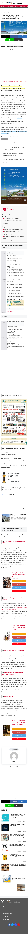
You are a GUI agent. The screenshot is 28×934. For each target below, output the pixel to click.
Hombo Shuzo (9, 46)
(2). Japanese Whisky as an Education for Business (12, 232)
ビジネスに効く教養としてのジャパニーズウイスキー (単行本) (18, 627)
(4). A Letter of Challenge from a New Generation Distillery (13, 237)
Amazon (18, 581)
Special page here (10, 311)
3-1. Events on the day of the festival (11, 218)
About (4, 910)
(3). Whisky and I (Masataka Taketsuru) (12, 234)
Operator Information (7, 913)
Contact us (5, 916)
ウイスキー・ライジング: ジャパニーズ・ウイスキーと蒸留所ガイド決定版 (18, 722)
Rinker (17, 578)
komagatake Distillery (18, 46)
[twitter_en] (12, 924)
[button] (18, 39)
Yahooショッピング (18, 587)
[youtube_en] (18, 924)
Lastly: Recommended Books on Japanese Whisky (12, 226)
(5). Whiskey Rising (8, 240)
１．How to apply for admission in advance (13, 214)
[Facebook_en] (9, 924)
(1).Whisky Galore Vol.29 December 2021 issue (14, 229)
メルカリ (18, 590)
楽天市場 (18, 584)
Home (4, 906)
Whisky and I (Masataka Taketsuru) (14, 650)
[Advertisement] (14, 64)
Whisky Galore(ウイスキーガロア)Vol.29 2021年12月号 (19, 574)
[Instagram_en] (15, 924)
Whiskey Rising (8, 696)
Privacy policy (6, 919)
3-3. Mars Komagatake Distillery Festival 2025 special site (13, 222)
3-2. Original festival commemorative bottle (13, 220)
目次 (8, 209)
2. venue (5, 216)
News (4, 46)
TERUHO (14, 761)
